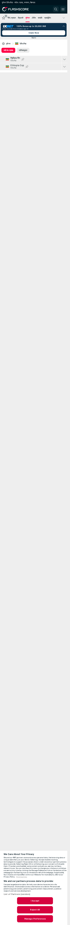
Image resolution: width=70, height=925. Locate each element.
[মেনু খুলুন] (63, 9)
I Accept (35, 901)
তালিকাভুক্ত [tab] (23, 50)
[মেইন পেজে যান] (18, 9)
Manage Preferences (35, 919)
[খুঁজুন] (56, 9)
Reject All (35, 909)
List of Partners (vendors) (17, 894)
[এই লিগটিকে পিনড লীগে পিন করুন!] (23, 59)
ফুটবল (8, 43)
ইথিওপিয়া (23, 43)
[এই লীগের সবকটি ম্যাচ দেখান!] (64, 59)
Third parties (21, 877)
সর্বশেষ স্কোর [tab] (8, 50)
